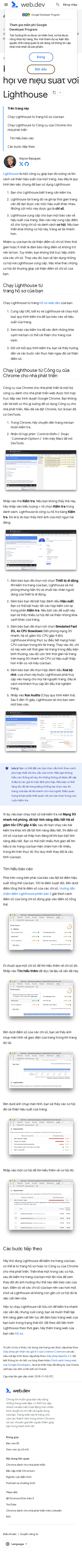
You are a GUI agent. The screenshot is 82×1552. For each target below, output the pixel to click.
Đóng (41, 57)
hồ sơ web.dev (50, 303)
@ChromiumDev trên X (20, 1498)
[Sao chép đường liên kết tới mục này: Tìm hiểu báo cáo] (36, 869)
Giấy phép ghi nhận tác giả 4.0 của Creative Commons (34, 1351)
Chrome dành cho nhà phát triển (25, 1464)
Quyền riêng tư (29, 1534)
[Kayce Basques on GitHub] (27, 165)
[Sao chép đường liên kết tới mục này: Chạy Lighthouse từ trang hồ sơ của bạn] (46, 291)
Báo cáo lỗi (12, 1443)
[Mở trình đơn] (6, 4)
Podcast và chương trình (20, 1483)
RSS (8, 1516)
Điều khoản (9, 1534)
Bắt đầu (41, 69)
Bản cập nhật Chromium (20, 1471)
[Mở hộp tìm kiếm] (57, 4)
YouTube (11, 1504)
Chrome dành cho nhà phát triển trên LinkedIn (34, 1510)
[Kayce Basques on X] (21, 165)
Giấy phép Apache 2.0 (59, 1356)
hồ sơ (19, 1333)
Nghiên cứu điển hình (18, 1477)
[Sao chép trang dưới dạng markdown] (54, 92)
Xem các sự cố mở (17, 1449)
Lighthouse (11, 174)
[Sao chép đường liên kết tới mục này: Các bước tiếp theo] (45, 1249)
